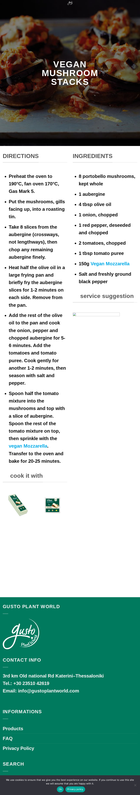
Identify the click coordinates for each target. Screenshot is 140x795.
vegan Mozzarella (28, 445)
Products (13, 728)
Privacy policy (75, 789)
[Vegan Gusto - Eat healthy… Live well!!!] (70, 2)
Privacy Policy (18, 748)
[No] (135, 786)
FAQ (8, 738)
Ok (60, 789)
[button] (6, 6)
